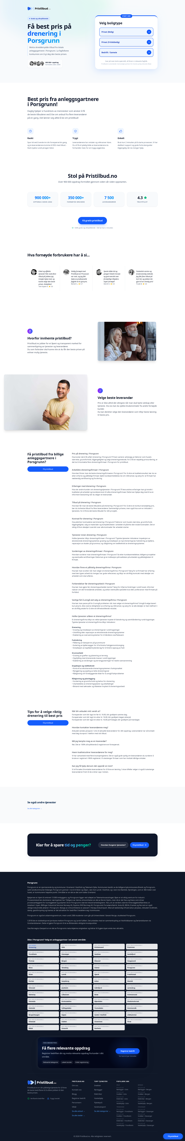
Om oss (75, 1085)
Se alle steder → (78, 1115)
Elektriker (98, 1094)
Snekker (97, 1085)
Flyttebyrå (98, 1102)
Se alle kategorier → (34, 808)
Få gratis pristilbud (92, 220)
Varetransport (100, 1107)
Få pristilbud (48, 469)
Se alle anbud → (78, 1111)
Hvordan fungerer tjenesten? (113, 845)
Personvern (76, 1102)
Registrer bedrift (128, 1051)
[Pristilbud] (39, 8)
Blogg (74, 1094)
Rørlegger (98, 1090)
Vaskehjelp (98, 1098)
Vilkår (74, 1107)
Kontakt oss (77, 1090)
